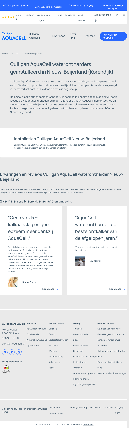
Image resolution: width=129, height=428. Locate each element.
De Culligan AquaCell (36, 328)
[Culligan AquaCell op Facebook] (5, 352)
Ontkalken (78, 351)
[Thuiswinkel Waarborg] (14, 369)
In (17, 53)
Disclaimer (108, 407)
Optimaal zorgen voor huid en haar (111, 354)
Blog (60, 15)
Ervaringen (58, 36)
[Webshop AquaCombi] (123, 15)
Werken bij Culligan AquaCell (87, 356)
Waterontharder (81, 334)
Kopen (52, 367)
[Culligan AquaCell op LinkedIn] (12, 352)
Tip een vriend (33, 345)
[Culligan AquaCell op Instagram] (19, 352)
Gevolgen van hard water (109, 328)
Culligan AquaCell (34, 35)
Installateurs (79, 362)
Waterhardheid (80, 345)
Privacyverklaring (78, 407)
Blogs (75, 339)
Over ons (73, 35)
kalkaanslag (46, 247)
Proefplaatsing (56, 356)
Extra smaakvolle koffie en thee (110, 365)
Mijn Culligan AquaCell (84, 384)
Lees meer (48, 288)
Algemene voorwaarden (56, 410)
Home (5, 53)
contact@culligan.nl (14, 343)
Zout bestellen (82, 16)
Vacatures (70, 15)
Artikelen (77, 328)
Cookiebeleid (95, 407)
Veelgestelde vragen (43, 16)
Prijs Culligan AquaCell (110, 36)
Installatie (53, 345)
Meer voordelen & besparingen (112, 373)
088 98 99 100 (10, 338)
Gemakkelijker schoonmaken (111, 334)
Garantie (53, 328)
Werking (53, 351)
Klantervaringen (81, 378)
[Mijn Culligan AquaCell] (117, 15)
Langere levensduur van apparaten (109, 342)
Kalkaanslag (54, 362)
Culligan (30, 15)
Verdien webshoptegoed (84, 373)
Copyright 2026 (120, 410)
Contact (90, 36)
